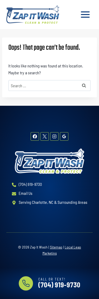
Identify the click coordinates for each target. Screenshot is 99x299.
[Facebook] (35, 136)
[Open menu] (85, 14)
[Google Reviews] (64, 136)
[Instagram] (54, 136)
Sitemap (56, 247)
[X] (44, 136)
